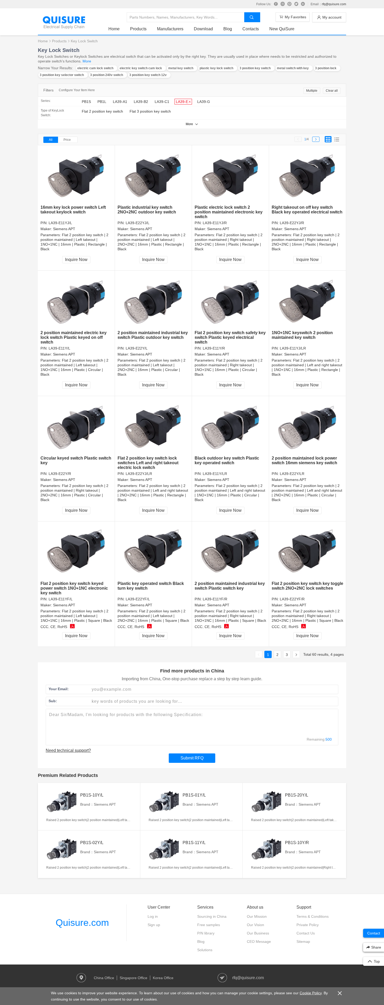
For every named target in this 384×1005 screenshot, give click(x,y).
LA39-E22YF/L (138, 599)
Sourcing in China (211, 916)
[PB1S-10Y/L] (62, 802)
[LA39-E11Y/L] (76, 300)
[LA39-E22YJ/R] (307, 175)
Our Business (258, 933)
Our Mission (257, 916)
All (51, 140)
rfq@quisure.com (334, 4)
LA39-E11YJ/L (60, 223)
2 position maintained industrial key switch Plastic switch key (230, 585)
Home (114, 29)
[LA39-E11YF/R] (230, 551)
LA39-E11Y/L (59, 348)
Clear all (332, 90)
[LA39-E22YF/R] (307, 551)
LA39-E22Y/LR (292, 474)
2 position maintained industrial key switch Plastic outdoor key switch (153, 335)
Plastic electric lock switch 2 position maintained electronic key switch (229, 212)
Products (138, 29)
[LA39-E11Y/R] (230, 300)
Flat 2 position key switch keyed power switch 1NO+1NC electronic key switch (74, 588)
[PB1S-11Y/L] (164, 850)
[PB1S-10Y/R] (266, 850)
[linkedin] (303, 4)
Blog (227, 29)
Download (203, 29)
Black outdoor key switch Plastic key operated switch (227, 460)
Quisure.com (82, 922)
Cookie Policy (311, 993)
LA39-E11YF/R (215, 599)
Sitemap (303, 941)
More (87, 61)
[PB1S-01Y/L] (164, 802)
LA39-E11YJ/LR (293, 348)
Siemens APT (64, 229)
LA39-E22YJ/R (292, 223)
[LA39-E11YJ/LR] (307, 300)
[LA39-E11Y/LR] (230, 426)
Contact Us (305, 933)
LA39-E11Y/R (214, 348)
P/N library (205, 933)
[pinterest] (289, 4)
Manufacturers (170, 29)
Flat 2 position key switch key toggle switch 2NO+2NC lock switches (307, 585)
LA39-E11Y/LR (215, 474)
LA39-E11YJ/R (215, 223)
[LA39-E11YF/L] (76, 551)
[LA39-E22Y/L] (153, 300)
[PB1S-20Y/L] (266, 802)
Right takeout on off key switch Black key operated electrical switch (307, 209)
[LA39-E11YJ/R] (230, 175)
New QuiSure (281, 29)
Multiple (311, 90)
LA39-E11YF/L (61, 599)
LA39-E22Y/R (60, 474)
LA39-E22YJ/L (137, 223)
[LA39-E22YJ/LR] (153, 426)
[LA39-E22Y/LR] (307, 426)
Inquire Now (76, 259)
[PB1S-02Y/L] (62, 850)
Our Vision (255, 925)
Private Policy (307, 925)
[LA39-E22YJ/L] (153, 175)
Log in (153, 916)
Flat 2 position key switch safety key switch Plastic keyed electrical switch (230, 337)
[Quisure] (64, 27)
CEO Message (259, 941)
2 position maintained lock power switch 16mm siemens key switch (304, 460)
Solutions (204, 950)
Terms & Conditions (312, 916)
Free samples (208, 925)
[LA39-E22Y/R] (76, 426)
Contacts (250, 29)
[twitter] (296, 4)
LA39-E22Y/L (137, 348)
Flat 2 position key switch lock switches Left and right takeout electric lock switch (148, 463)
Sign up (154, 925)
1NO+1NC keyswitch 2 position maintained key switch (302, 335)
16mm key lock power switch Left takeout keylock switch (73, 209)
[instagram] (283, 4)
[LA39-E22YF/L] (153, 551)
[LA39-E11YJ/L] (76, 175)
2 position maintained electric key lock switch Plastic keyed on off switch (73, 337)
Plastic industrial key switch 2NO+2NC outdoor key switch (147, 209)
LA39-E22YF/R (292, 599)
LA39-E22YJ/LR (139, 474)
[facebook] (276, 4)
